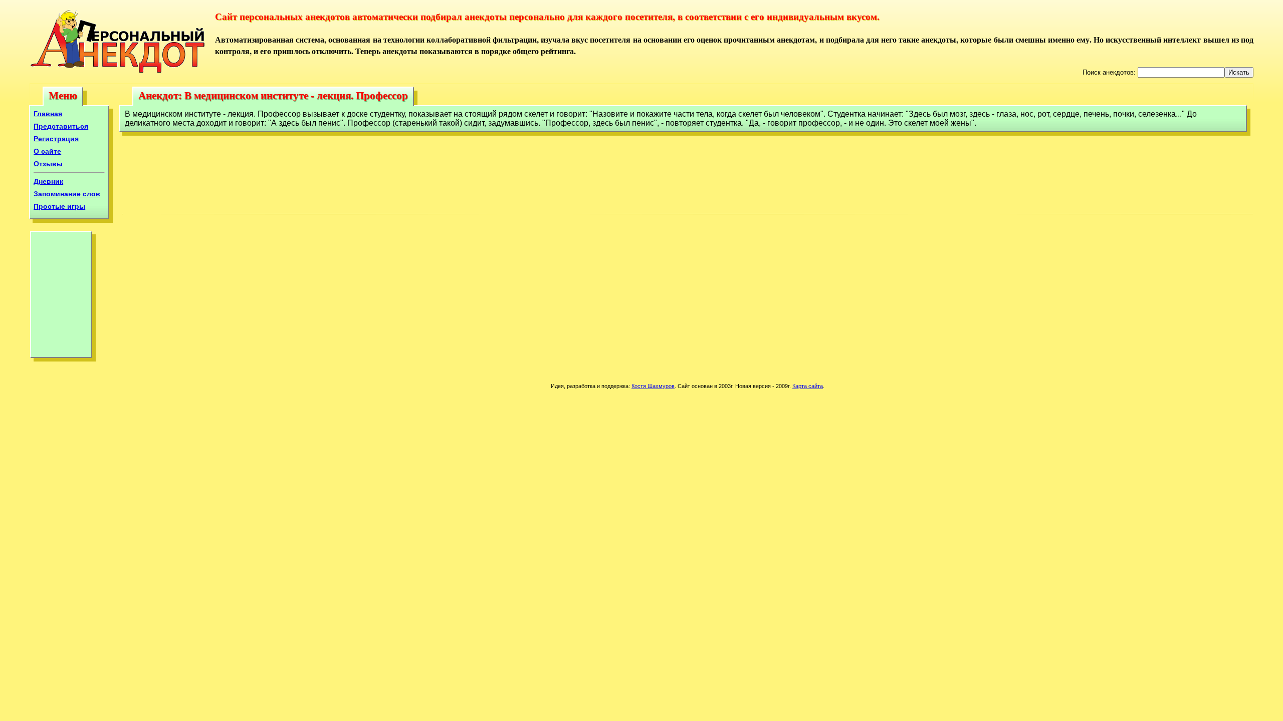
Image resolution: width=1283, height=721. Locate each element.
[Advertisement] (61, 297)
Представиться (61, 126)
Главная (48, 114)
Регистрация (56, 139)
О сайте (47, 151)
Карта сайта (807, 386)
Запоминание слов (67, 194)
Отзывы (48, 164)
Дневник (48, 181)
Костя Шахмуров (653, 386)
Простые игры (59, 206)
